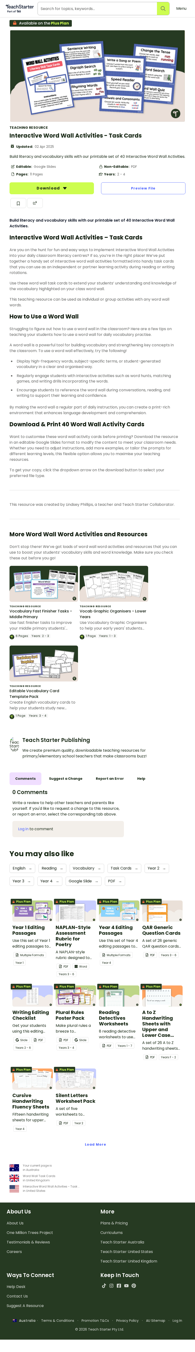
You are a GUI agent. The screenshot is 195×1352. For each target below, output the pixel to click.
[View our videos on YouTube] (126, 1285)
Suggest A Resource (25, 1305)
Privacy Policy (127, 1320)
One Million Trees (30, 1232)
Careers (14, 1251)
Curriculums (111, 1232)
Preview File (143, 188)
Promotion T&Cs (95, 1320)
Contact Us (17, 1296)
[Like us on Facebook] (118, 1285)
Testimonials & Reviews (28, 1242)
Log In (177, 1320)
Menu (181, 8)
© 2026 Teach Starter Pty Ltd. (99, 1329)
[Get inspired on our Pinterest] (133, 1285)
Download (49, 188)
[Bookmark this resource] (18, 203)
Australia (26, 1320)
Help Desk (16, 1286)
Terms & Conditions (57, 1320)
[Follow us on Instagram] (111, 1285)
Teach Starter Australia (122, 1242)
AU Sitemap (155, 1320)
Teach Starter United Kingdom (128, 1261)
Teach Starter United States (126, 1251)
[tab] (25, 778)
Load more (95, 1144)
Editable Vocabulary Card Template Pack (34, 693)
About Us (15, 1223)
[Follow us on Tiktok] (104, 1285)
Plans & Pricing (114, 1223)
